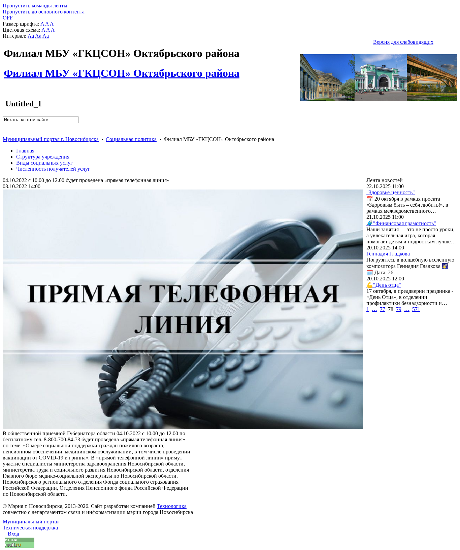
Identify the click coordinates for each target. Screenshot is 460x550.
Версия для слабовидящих (403, 42)
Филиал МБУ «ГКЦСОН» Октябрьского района (121, 69)
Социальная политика (131, 139)
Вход (13, 534)
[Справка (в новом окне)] (5, 132)
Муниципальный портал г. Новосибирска (51, 139)
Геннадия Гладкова (388, 253)
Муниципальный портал (31, 521)
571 (416, 309)
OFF (8, 18)
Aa (31, 36)
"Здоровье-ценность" (390, 192)
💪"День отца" (383, 285)
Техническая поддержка (30, 527)
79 (398, 309)
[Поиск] (5, 126)
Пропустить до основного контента (44, 11)
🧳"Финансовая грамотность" (401, 223)
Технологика (172, 506)
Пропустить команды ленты (35, 5)
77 (382, 309)
